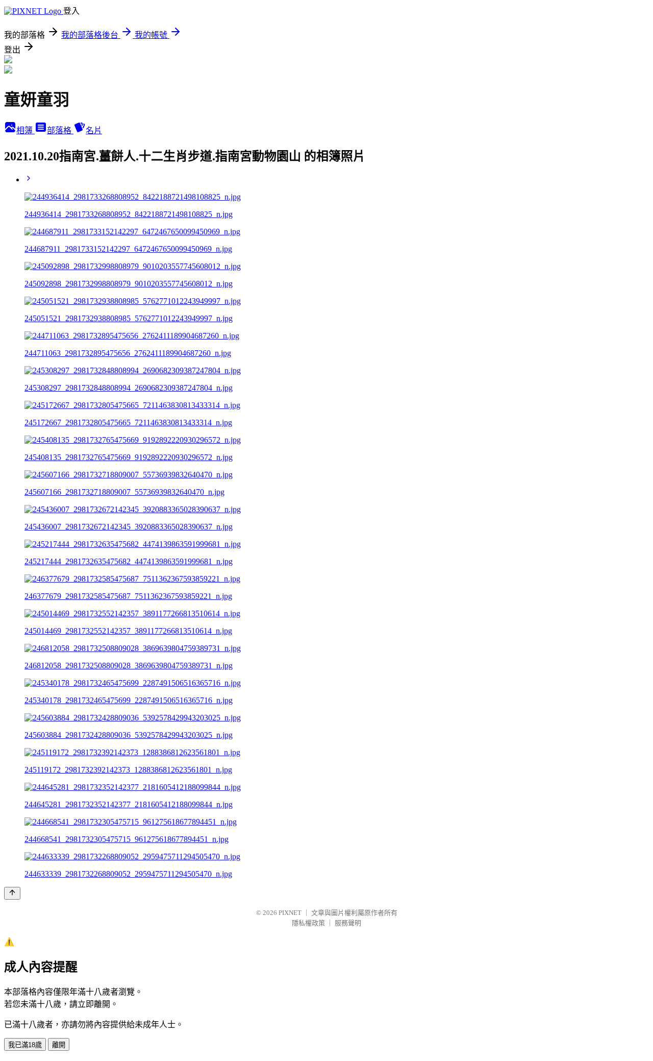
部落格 (60, 130)
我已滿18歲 (25, 1045)
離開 (58, 1045)
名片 (94, 130)
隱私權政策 (308, 923)
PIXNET (290, 913)
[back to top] (12, 893)
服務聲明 (348, 923)
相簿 (25, 130)
